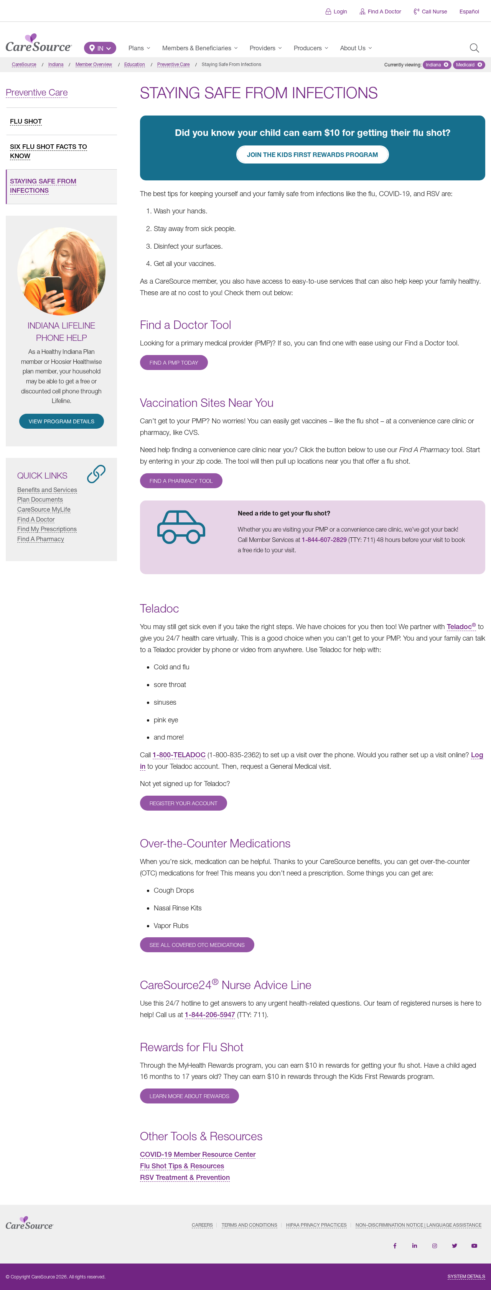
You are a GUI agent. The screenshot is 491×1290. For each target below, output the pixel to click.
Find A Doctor (384, 11)
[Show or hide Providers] (282, 48)
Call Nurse (434, 11)
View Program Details (61, 421)
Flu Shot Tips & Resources (182, 1166)
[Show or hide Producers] (328, 48)
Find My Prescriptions (47, 528)
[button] (100, 48)
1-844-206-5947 (210, 1015)
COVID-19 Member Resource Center (197, 1154)
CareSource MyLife (44, 509)
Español (469, 11)
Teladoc (461, 627)
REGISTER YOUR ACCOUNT (183, 803)
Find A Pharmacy (40, 538)
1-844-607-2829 (324, 539)
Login (340, 11)
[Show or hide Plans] (150, 48)
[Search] (474, 48)
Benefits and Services (47, 489)
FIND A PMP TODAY (174, 362)
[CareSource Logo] (39, 40)
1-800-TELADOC (179, 755)
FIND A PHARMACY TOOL (181, 480)
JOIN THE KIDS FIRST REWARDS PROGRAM (312, 154)
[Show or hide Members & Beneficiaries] (238, 48)
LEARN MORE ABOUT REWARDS (189, 1096)
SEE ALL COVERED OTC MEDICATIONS (197, 944)
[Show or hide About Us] (372, 48)
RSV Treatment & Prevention (185, 1177)
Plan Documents (40, 499)
